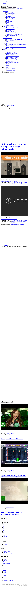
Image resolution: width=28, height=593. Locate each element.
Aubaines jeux (6, 563)
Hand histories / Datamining (12, 62)
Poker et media (9, 14)
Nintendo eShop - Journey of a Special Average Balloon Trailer (13, 147)
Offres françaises (10, 40)
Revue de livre (9, 48)
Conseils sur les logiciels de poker (14, 34)
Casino (7, 22)
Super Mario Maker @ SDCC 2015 (13, 476)
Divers (7, 20)
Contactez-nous (6, 582)
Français (13, 68)
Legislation (8, 16)
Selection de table (10, 61)
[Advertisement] (14, 88)
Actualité (5, 559)
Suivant (5, 536)
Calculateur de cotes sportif (12, 56)
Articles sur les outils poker (12, 50)
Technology (6, 561)
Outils (4, 49)
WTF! (4, 571)
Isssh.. (4, 570)
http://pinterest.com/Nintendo (17, 222)
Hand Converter (10, 54)
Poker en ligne (9, 12)
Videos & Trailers (10, 105)
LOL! (4, 568)
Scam (7, 63)
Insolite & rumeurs (10, 17)
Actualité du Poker (7, 551)
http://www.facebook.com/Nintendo (9, 181)
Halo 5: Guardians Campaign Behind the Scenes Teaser (11, 513)
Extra (7, 65)
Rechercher (6, 72)
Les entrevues (9, 23)
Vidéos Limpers (9, 36)
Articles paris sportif (10, 32)
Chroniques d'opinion (11, 18)
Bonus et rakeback (7, 553)
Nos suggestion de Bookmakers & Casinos (16, 47)
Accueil (5, 1)
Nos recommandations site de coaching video (16, 44)
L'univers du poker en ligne (12, 27)
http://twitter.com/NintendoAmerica (19, 182)
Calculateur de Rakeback (12, 53)
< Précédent (6, 245)
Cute (4, 573)
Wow (4, 572)
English (13, 70)
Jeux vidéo (5, 560)
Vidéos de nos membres (11, 35)
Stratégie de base (10, 31)
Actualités (5, 11)
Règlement (8, 30)
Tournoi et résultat (10, 13)
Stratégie (5, 26)
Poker (4, 3)
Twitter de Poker (10, 25)
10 (4, 535)
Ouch (4, 575)
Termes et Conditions (8, 580)
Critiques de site (10, 45)
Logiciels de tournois (11, 58)
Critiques (5, 43)
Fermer (2, 591)
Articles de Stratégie (10, 29)
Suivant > (5, 248)
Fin (4, 537)
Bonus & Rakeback (7, 38)
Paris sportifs (9, 21)
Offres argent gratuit (10, 41)
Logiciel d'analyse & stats (12, 57)
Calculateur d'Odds (10, 52)
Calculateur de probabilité (12, 59)
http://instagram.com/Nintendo (19, 183)
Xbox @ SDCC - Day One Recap (12, 439)
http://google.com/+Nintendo (17, 224)
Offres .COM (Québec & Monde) (14, 39)
